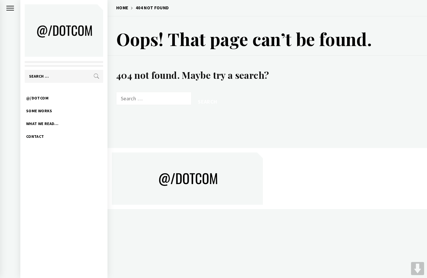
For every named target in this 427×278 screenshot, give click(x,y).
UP (417, 254)
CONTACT (35, 136)
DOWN (417, 268)
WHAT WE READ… (42, 123)
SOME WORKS (39, 110)
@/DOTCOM (37, 98)
